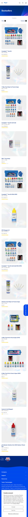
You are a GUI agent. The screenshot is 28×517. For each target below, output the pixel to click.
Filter (3, 20)
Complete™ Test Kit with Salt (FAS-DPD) (12, 266)
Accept (13, 507)
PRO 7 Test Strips (6, 158)
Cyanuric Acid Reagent (7, 409)
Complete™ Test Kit (7, 51)
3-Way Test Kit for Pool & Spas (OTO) (11, 337)
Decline (13, 510)
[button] (2, 2)
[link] (22, 2)
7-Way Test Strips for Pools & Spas (10, 87)
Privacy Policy (16, 503)
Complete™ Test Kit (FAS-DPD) (9, 194)
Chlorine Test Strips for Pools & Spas (11, 301)
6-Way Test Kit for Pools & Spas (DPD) (11, 373)
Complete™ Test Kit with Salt (9, 122)
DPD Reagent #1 (6, 230)
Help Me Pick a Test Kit (25, 310)
